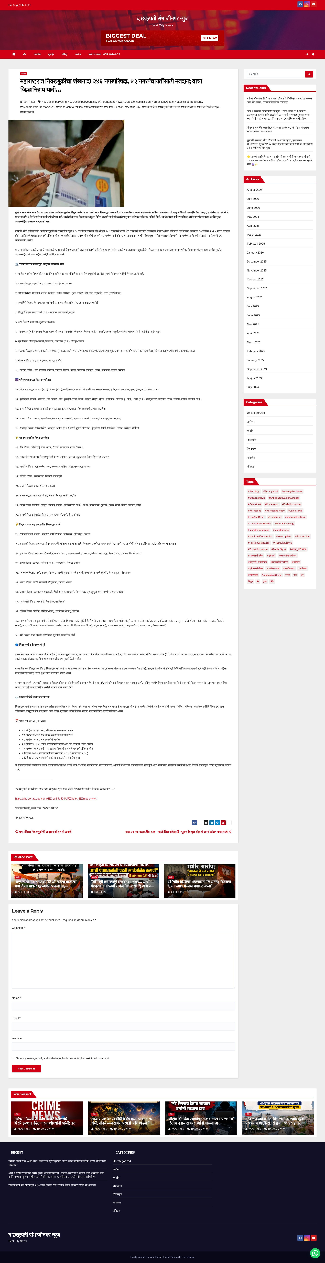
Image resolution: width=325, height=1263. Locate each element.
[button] (307, 54)
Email (16, 1018)
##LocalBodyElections (188, 101)
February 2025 (256, 351)
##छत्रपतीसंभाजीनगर (169, 107)
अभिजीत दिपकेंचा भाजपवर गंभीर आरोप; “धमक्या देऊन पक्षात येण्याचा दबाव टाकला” (199, 883)
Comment (18, 927)
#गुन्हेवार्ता (271, 555)
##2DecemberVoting (54, 101)
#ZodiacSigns (279, 549)
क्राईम (51, 54)
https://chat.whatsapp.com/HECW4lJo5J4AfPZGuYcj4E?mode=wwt (55, 798)
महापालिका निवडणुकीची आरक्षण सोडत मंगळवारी (44, 832)
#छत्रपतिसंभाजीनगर (287, 555)
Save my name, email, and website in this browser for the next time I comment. (62, 1058)
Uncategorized (256, 412)
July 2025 (253, 306)
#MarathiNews (281, 530)
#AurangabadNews (292, 491)
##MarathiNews (93, 107)
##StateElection (113, 107)
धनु (302, 575)
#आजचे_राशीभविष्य (298, 549)
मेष (258, 581)
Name (16, 998)
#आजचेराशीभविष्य (255, 555)
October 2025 (255, 279)
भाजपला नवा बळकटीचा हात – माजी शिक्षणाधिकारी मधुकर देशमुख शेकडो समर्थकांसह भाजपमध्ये (176, 832)
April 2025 (253, 333)
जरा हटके (251, 439)
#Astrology (253, 491)
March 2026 (254, 234)
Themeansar (188, 1257)
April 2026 (253, 225)
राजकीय (37, 54)
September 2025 (257, 288)
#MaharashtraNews (295, 517)
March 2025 (254, 342)
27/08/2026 (24, 1129)
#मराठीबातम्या (289, 568)
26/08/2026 (178, 1129)
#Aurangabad (270, 491)
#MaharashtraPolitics (259, 523)
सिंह (272, 581)
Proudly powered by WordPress (145, 1257)
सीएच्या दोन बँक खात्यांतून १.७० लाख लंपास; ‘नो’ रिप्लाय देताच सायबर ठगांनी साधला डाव (200, 1120)
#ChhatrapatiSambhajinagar (284, 497)
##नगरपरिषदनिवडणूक (208, 107)
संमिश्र (65, 54)
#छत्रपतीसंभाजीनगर (279, 562)
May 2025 (253, 324)
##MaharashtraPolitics (69, 107)
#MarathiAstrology (284, 523)
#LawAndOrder (256, 517)
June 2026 (253, 207)
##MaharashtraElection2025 (37, 107)
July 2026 (253, 198)
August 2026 (255, 189)
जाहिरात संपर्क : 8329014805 (104, 54)
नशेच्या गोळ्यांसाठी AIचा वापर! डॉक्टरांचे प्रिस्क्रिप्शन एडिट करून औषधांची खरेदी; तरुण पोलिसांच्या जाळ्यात (46, 1123)
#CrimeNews (271, 504)
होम (24, 54)
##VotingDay (132, 107)
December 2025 (257, 261)
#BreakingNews (256, 497)
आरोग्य (78, 54)
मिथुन (250, 581)
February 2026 (256, 243)
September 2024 (257, 369)
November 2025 (257, 270)
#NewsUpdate (283, 536)
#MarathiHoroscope (258, 530)
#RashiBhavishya (282, 542)
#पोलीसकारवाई (273, 568)
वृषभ (265, 581)
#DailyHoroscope (291, 504)
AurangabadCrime (271, 575)
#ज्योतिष (296, 562)
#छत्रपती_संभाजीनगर (257, 562)
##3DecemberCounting (82, 101)
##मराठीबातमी (27, 112)
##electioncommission (137, 101)
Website (17, 1038)
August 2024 (255, 378)
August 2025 (255, 297)
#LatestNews (295, 510)
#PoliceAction (302, 536)
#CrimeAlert (254, 504)
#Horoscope (254, 510)
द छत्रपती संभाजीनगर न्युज (162, 18)
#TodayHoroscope (258, 549)
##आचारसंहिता (149, 107)
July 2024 (253, 387)
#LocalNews (274, 517)
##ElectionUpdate (163, 101)
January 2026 (255, 252)
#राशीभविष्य (253, 575)
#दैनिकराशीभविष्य (255, 568)
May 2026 (253, 216)
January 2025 (255, 360)
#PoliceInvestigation (258, 542)
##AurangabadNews (110, 101)
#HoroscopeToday (275, 510)
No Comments (46, 1129)
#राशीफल (302, 568)
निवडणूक (251, 448)
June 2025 (253, 315)
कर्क (295, 575)
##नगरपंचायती (188, 107)
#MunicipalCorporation (260, 536)
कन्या (287, 575)
